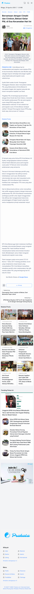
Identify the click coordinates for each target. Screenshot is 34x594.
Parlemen (22, 571)
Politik (7, 571)
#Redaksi (16, 588)
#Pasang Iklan (10, 588)
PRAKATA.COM (6, 67)
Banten (7, 554)
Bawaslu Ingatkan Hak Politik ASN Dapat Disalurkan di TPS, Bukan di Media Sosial (25, 379)
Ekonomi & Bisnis (10, 574)
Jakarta (22, 554)
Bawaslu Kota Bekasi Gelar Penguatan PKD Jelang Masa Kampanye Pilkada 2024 (8, 354)
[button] (27, 28)
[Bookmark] (4, 286)
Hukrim (22, 574)
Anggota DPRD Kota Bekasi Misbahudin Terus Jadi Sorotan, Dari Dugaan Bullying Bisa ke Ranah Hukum (15, 413)
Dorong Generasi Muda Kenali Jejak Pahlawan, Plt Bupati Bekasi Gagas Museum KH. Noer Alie (20, 134)
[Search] (28, 3)
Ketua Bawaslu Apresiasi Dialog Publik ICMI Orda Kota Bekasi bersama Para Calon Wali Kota (8, 328)
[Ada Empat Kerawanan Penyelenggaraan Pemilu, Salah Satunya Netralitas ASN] (9, 371)
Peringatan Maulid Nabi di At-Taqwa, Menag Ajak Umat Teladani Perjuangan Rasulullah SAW (20, 142)
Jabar (6, 551)
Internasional (23, 557)
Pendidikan (8, 577)
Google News (23, 277)
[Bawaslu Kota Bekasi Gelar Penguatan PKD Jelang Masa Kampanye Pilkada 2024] (9, 345)
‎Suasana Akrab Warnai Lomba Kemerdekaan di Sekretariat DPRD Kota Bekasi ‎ (20, 150)
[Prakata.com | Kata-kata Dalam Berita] (6, 3)
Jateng (7, 557)
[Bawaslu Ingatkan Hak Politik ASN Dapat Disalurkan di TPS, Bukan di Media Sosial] (25, 371)
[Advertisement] (17, 505)
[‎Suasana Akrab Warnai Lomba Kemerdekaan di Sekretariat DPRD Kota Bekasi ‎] (5, 153)
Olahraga (22, 577)
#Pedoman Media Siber (25, 588)
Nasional (22, 551)
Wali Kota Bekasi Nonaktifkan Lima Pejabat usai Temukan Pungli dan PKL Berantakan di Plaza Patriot (21, 125)
